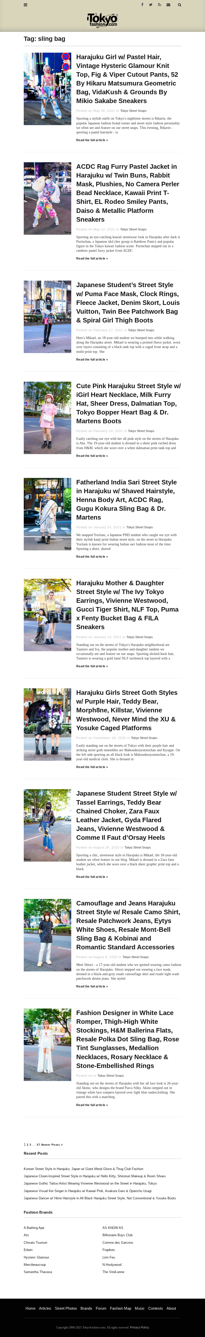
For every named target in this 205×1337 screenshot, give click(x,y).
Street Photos (66, 1308)
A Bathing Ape (34, 1228)
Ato (26, 1235)
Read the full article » (92, 140)
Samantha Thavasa (38, 1272)
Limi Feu (108, 1257)
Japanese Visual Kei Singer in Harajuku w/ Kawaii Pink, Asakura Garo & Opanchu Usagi (88, 1191)
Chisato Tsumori (35, 1242)
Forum (101, 1308)
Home (31, 1308)
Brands (86, 1308)
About (171, 1308)
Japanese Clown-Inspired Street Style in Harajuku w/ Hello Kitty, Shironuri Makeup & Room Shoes (95, 1176)
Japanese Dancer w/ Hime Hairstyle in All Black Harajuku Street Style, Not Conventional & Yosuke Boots (100, 1198)
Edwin (28, 1250)
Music (140, 1308)
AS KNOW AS (112, 1228)
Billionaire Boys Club (117, 1235)
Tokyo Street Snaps (133, 111)
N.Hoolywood (112, 1265)
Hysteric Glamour (36, 1257)
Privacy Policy (139, 1327)
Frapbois (108, 1250)
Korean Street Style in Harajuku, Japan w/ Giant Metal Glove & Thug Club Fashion (83, 1169)
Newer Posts (51, 1144)
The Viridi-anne (113, 1272)
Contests (155, 1308)
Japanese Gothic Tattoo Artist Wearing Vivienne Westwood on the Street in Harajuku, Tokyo (90, 1183)
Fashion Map (120, 1308)
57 (38, 1144)
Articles (45, 1308)
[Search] (179, 5)
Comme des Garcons (117, 1242)
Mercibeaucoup (35, 1265)
